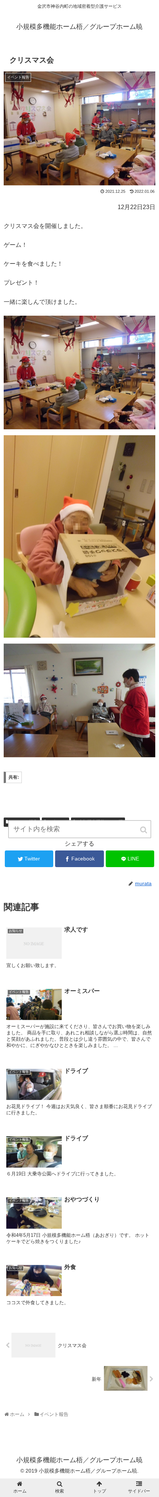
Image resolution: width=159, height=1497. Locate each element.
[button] (144, 830)
